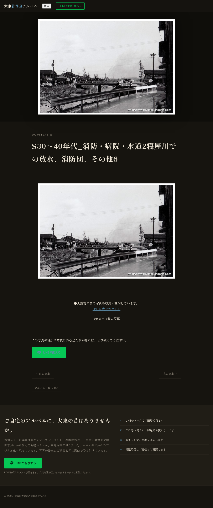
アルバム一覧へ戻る (46, 388)
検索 (46, 5)
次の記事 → (170, 374)
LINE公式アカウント (106, 309)
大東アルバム (20, 6)
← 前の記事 (43, 374)
